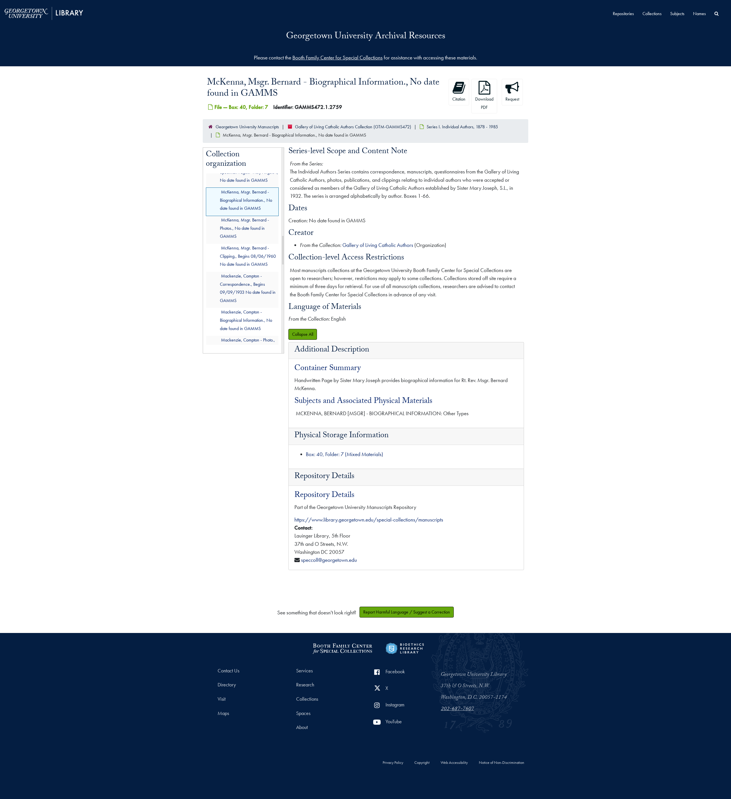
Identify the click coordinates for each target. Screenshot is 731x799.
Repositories (623, 14)
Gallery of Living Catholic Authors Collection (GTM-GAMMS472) (353, 127)
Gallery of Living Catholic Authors (377, 245)
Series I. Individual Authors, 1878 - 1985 (462, 127)
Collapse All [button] (302, 334)
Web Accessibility (454, 762)
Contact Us (228, 671)
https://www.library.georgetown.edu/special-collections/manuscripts (368, 519)
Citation (458, 99)
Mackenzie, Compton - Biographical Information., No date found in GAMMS (246, 320)
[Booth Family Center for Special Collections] (342, 647)
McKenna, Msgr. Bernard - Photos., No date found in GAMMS (244, 228)
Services (304, 671)
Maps (223, 713)
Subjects (677, 14)
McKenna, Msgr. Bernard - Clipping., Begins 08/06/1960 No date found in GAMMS (248, 256)
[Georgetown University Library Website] (44, 12)
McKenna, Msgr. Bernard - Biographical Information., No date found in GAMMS (246, 200)
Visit (222, 699)
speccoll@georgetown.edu (329, 560)
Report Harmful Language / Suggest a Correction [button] (406, 612)
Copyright (421, 762)
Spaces (303, 713)
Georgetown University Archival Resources (365, 37)
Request (512, 99)
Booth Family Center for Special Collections (337, 57)
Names (699, 14)
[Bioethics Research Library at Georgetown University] (404, 647)
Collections (652, 14)
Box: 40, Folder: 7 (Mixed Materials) (344, 454)
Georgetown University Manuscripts (247, 127)
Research (305, 685)
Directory (227, 685)
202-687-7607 (457, 709)
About (302, 727)
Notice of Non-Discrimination (501, 762)
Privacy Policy (393, 762)
